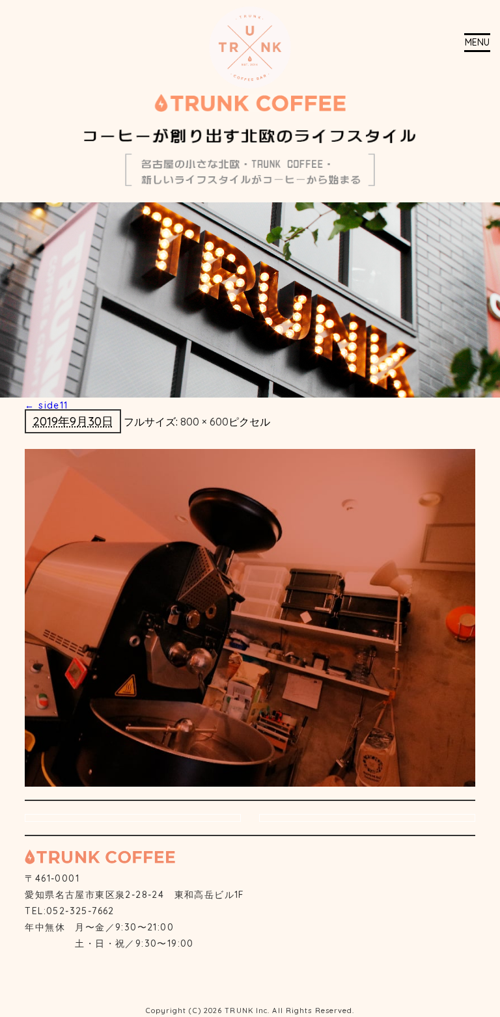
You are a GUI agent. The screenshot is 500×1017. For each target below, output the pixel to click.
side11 (46, 405)
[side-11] (250, 617)
